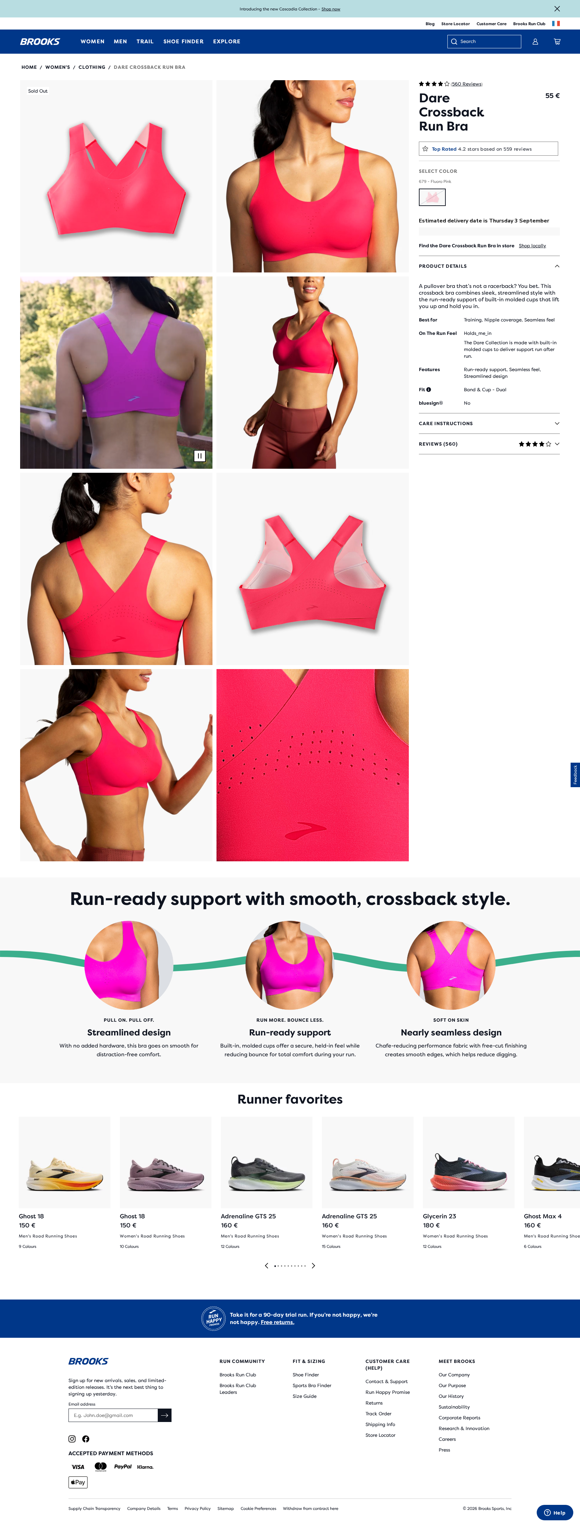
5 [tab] (288, 1266)
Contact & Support (387, 1381)
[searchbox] (487, 42)
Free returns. (277, 1322)
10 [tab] (304, 1266)
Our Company (454, 1374)
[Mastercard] (100, 1467)
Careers (447, 1439)
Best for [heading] (428, 319)
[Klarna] (145, 1467)
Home (29, 67)
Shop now (331, 9)
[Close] (557, 8)
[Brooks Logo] (123, 1362)
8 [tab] (298, 1266)
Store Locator (455, 23)
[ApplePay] (78, 1482)
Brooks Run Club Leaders (238, 1389)
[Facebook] (85, 1438)
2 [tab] (278, 1266)
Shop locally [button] (532, 245)
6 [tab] (291, 1266)
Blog (430, 23)
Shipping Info (380, 1424)
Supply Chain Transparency (94, 1508)
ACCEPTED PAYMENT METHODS (110, 1453)
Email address (81, 1404)
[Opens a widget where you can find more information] (554, 1513)
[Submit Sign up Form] (165, 1415)
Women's (57, 67)
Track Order (378, 1413)
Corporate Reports (459, 1417)
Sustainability (454, 1407)
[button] (116, 176)
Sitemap (226, 1508)
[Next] (313, 1266)
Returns (374, 1403)
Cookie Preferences (258, 1508)
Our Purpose (452, 1385)
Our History (451, 1396)
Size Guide (305, 1396)
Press (444, 1450)
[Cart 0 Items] (557, 42)
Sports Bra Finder (312, 1385)
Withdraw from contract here (310, 1508)
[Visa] (78, 1467)
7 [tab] (294, 1266)
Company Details (143, 1508)
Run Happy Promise (388, 1392)
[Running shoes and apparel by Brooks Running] (40, 41)
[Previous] (266, 1266)
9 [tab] (301, 1266)
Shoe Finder (306, 1374)
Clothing (92, 67)
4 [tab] (284, 1266)
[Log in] (535, 41)
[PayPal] (123, 1467)
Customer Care (491, 23)
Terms (172, 1508)
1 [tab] (275, 1266)
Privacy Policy (198, 1508)
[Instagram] (72, 1438)
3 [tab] (281, 1266)
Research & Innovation (464, 1428)
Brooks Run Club (529, 23)
